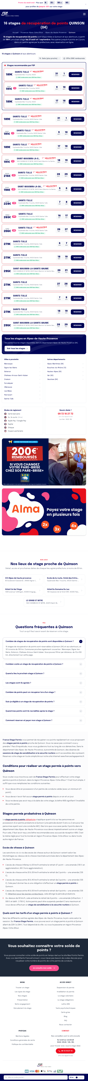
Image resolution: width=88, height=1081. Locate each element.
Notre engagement (22, 1004)
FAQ (65, 1020)
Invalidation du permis (65, 992)
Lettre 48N (65, 1004)
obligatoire (20, 820)
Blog (65, 1016)
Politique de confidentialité (22, 1044)
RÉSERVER (75, 74)
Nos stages (22, 996)
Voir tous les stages (16, 349)
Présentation (22, 1000)
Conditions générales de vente (22, 1040)
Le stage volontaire (65, 996)
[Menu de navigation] (84, 14)
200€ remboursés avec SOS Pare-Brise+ (29, 77)
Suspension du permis (65, 987)
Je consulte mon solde (42, 968)
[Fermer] (85, 4)
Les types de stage (22, 992)
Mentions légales (22, 1036)
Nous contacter (65, 1025)
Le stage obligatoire (66, 1000)
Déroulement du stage (22, 1008)
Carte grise (65, 1012)
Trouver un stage (22, 987)
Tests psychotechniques (65, 1008)
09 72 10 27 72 (65, 414)
